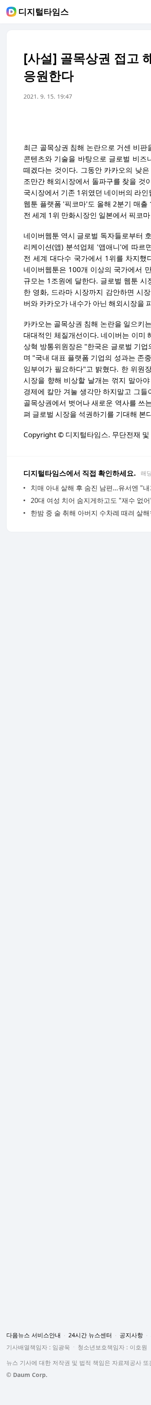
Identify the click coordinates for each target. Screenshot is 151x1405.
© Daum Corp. (26, 1374)
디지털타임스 (43, 12)
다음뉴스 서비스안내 (33, 1335)
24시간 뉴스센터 (90, 1335)
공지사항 (131, 1335)
